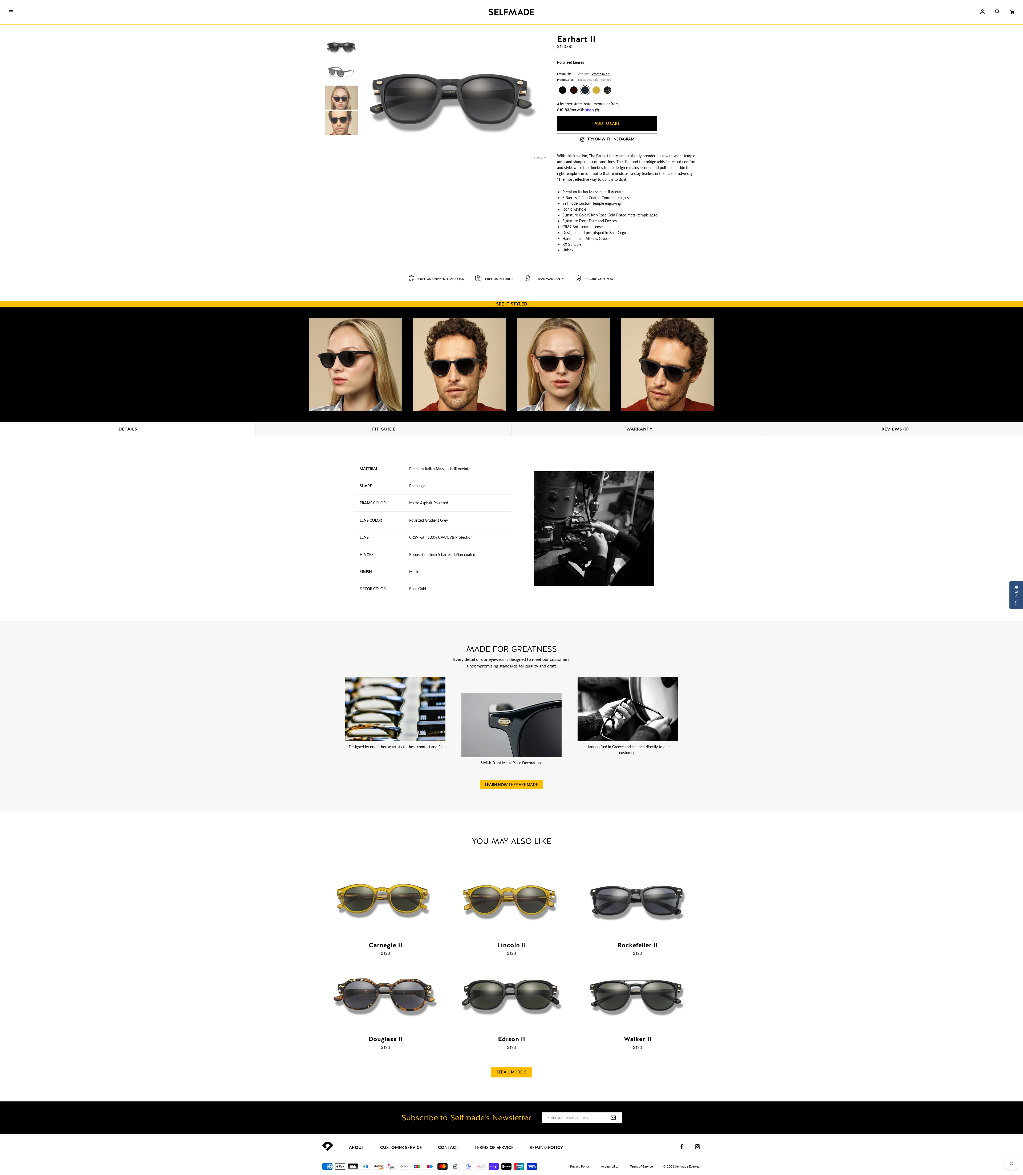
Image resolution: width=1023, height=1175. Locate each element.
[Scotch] (596, 90)
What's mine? (601, 74)
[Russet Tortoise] (574, 90)
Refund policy (546, 1147)
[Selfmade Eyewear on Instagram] (697, 1147)
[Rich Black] (563, 90)
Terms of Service (494, 1147)
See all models (511, 1072)
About (356, 1147)
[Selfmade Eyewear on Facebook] (682, 1147)
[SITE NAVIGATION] (11, 12)
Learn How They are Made (511, 784)
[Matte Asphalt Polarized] (585, 90)
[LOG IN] (982, 12)
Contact (448, 1147)
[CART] (1012, 12)
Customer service (401, 1147)
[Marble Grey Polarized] (607, 90)
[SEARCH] (997, 12)
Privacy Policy (580, 1166)
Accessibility (609, 1166)
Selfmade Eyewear (688, 1166)
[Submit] (613, 1118)
